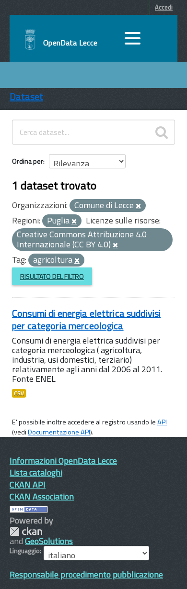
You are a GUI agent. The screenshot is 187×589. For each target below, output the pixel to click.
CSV (19, 393)
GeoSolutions (49, 540)
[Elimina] (138, 206)
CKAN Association (42, 496)
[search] (161, 132)
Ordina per (27, 161)
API (162, 422)
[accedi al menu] (132, 38)
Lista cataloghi (36, 472)
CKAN (26, 531)
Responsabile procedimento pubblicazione (86, 574)
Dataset (26, 96)
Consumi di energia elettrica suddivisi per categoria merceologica (86, 319)
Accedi (164, 7)
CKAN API (28, 484)
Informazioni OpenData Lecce (63, 460)
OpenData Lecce (70, 42)
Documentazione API (59, 432)
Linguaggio (25, 551)
